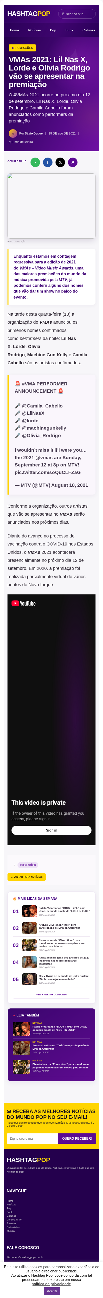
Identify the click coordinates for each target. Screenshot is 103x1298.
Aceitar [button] (52, 1291)
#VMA (28, 383)
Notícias (34, 30)
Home (14, 30)
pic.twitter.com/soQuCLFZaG (48, 472)
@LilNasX (33, 413)
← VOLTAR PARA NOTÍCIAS (26, 877)
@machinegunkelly (44, 428)
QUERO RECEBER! (77, 1138)
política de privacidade (51, 1284)
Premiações (28, 865)
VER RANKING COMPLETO (51, 994)
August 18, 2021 (69, 485)
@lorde (30, 420)
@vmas (44, 457)
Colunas (88, 30)
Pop (53, 30)
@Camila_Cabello (42, 405)
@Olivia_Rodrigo (41, 435)
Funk (69, 30)
